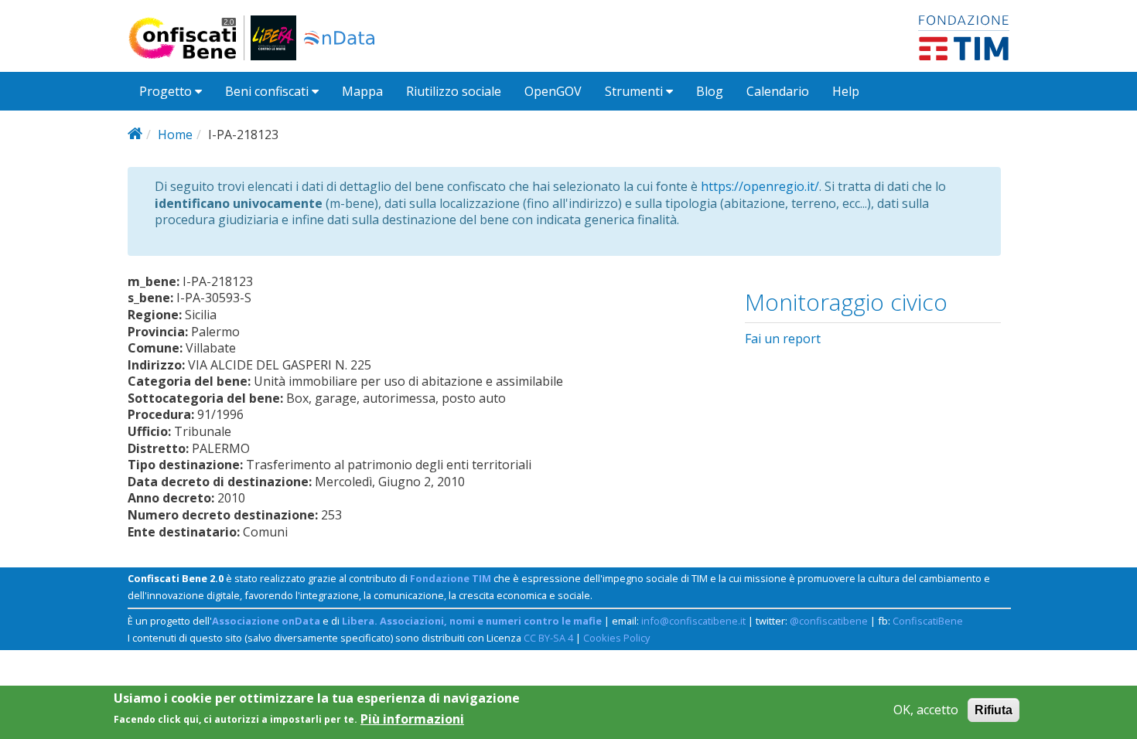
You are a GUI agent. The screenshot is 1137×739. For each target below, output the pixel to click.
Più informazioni (412, 718)
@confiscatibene (829, 621)
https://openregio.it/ (760, 186)
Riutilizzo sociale (453, 91)
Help (845, 91)
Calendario (777, 91)
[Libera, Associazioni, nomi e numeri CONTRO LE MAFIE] (273, 37)
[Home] (189, 37)
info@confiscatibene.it (693, 621)
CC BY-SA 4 (548, 638)
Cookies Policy (616, 638)
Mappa (362, 91)
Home (175, 134)
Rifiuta (993, 710)
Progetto (167, 91)
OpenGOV (553, 91)
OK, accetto (925, 710)
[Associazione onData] (339, 37)
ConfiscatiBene (928, 621)
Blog (709, 91)
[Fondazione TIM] (963, 36)
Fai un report (783, 338)
